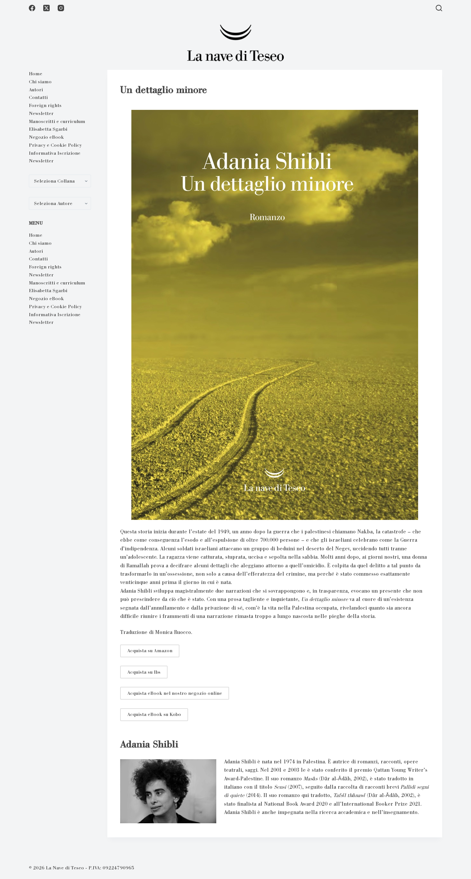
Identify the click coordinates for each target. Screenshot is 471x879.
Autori (36, 90)
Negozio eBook (46, 137)
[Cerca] (439, 8)
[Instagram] (61, 8)
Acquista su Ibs (144, 672)
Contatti (38, 97)
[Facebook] (32, 8)
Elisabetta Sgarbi (48, 129)
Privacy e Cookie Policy (55, 145)
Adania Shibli (149, 744)
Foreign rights (45, 105)
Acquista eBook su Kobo (154, 714)
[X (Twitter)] (46, 8)
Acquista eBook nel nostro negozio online (174, 693)
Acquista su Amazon (149, 650)
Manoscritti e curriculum (57, 121)
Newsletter (41, 113)
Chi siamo (40, 82)
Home (35, 74)
